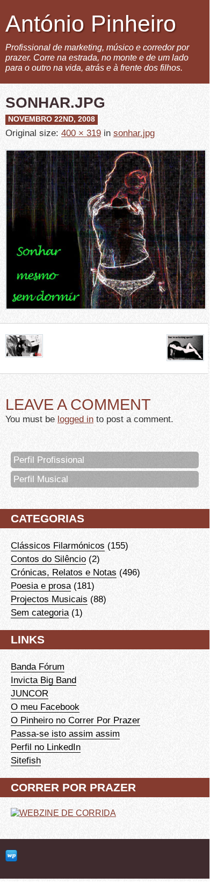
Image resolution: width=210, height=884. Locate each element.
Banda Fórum (37, 666)
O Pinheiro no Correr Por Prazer (75, 720)
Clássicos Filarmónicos (58, 545)
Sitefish (26, 760)
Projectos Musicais (49, 599)
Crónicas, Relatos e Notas (64, 572)
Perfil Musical (40, 479)
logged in (75, 419)
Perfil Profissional (48, 459)
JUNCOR (29, 693)
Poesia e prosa (41, 585)
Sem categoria (40, 612)
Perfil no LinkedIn (46, 746)
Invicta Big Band (43, 680)
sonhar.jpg (134, 133)
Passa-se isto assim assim (65, 733)
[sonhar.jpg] (105, 317)
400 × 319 (81, 133)
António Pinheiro (90, 23)
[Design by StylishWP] (11, 856)
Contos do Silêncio (48, 558)
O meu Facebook (45, 706)
